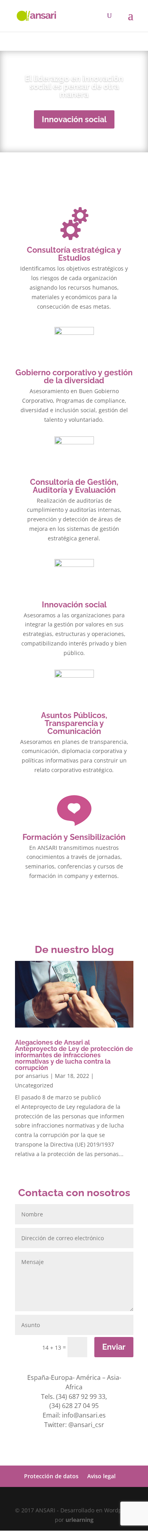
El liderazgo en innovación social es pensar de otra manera (74, 86)
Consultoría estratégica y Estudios (74, 254)
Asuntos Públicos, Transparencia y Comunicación (74, 723)
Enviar (114, 1347)
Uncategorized (34, 1085)
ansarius (37, 1076)
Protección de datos (51, 1476)
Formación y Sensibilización (74, 837)
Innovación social (74, 119)
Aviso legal (101, 1476)
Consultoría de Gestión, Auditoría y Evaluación (74, 486)
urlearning (80, 1519)
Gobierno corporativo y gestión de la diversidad (74, 376)
